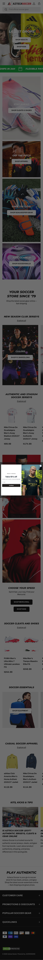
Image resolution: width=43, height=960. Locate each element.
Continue (11, 485)
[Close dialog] (40, 466)
